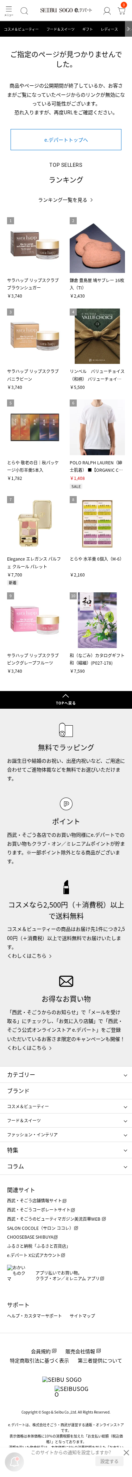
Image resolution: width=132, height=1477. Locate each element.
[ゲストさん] (107, 10)
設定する (109, 1461)
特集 (12, 1150)
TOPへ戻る (66, 703)
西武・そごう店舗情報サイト (34, 1200)
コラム (15, 1166)
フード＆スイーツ (60, 29)
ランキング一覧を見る (62, 199)
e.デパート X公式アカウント (34, 1255)
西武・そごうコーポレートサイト (38, 1210)
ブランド (18, 1090)
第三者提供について (100, 1360)
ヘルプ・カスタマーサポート (34, 1316)
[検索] (24, 10)
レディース (109, 29)
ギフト (87, 29)
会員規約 (41, 1351)
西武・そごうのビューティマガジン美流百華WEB (54, 1219)
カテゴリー (21, 1074)
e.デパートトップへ (66, 139)
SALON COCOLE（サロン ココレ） (40, 1228)
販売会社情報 (80, 1351)
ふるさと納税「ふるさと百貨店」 (38, 1246)
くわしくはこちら (26, 955)
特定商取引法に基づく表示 (39, 1360)
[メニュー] (8, 10)
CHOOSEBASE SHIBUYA (30, 1237)
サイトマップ (82, 1316)
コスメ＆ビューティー (21, 29)
